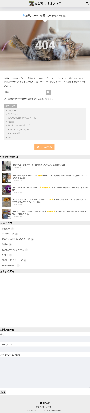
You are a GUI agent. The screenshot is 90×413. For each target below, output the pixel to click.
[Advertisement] (45, 300)
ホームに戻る (45, 147)
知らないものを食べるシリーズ (22, 118)
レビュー (12, 111)
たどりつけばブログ (47, 3)
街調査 (11, 122)
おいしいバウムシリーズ (19, 125)
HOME (46, 403)
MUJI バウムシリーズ (20, 130)
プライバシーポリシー (44, 407)
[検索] (48, 92)
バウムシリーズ (17, 133)
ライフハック (14, 114)
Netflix (11, 137)
